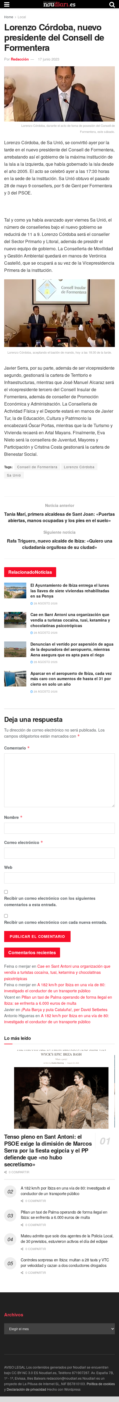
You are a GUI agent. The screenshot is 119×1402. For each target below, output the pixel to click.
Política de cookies (101, 1383)
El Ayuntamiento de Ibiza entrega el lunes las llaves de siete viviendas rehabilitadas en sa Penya (69, 590)
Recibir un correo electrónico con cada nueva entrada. (55, 922)
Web (8, 867)
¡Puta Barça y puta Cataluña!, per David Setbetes (64, 1009)
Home (8, 16)
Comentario (17, 748)
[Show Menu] (6, 4)
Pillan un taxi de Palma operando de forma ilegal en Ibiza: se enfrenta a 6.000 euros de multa (64, 1214)
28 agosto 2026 (45, 603)
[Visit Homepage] (59, 4)
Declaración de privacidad (26, 1389)
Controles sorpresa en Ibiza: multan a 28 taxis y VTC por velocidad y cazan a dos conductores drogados (65, 1262)
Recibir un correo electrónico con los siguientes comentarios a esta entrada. (49, 901)
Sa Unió (14, 475)
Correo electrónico (23, 842)
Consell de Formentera (37, 466)
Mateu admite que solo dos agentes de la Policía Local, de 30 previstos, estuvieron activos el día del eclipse (67, 1238)
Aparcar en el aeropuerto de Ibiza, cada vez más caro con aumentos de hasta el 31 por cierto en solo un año (71, 678)
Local (22, 16)
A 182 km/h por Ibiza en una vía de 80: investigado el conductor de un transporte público (65, 1190)
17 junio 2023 (48, 59)
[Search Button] (112, 4)
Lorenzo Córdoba (79, 466)
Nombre (13, 817)
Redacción (20, 59)
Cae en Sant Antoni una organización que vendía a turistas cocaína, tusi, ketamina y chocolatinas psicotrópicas (70, 620)
